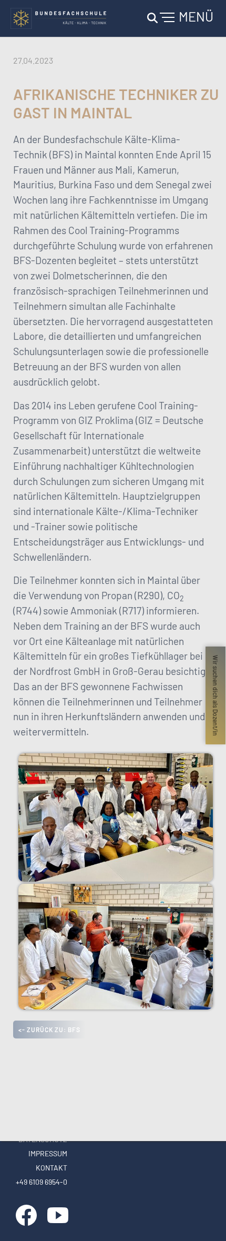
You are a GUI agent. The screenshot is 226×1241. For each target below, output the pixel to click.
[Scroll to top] (202, 1217)
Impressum (47, 1153)
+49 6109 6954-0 (41, 1181)
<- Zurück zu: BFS (49, 1029)
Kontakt (51, 1167)
